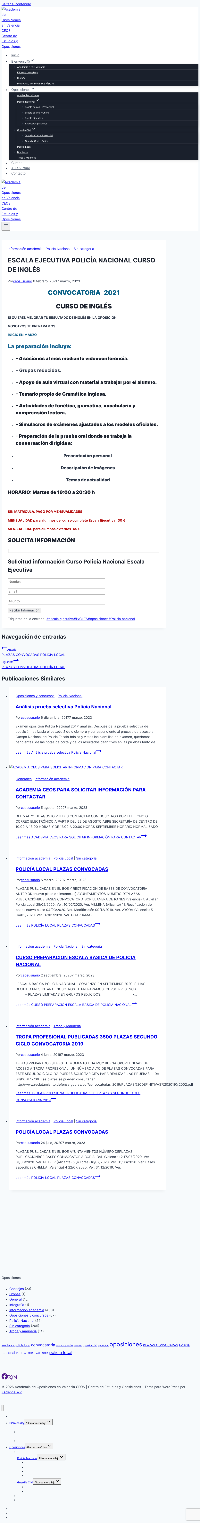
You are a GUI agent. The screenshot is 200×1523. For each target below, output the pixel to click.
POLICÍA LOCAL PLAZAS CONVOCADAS (62, 869)
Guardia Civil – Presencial (39, 135)
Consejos (16, 1521)
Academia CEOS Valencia (31, 67)
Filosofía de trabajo (27, 72)
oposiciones (98, 619)
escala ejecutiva (60, 619)
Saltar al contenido (16, 4)
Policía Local (24, 146)
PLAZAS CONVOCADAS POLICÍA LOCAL (33, 652)
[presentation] (87, 767)
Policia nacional (122, 619)
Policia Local (63, 858)
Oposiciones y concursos (35, 696)
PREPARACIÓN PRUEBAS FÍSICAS (36, 83)
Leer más (56, 752)
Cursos (16, 163)
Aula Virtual (20, 168)
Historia (21, 77)
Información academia (25, 249)
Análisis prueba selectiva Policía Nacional (64, 707)
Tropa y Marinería (26, 157)
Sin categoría (84, 249)
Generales (24, 779)
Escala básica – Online (37, 112)
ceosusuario (22, 281)
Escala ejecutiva (34, 118)
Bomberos (22, 152)
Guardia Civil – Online (36, 141)
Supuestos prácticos (36, 123)
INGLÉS (81, 619)
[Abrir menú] (6, 226)
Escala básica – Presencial (39, 106)
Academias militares (28, 95)
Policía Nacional (58, 249)
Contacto (18, 173)
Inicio (15, 55)
